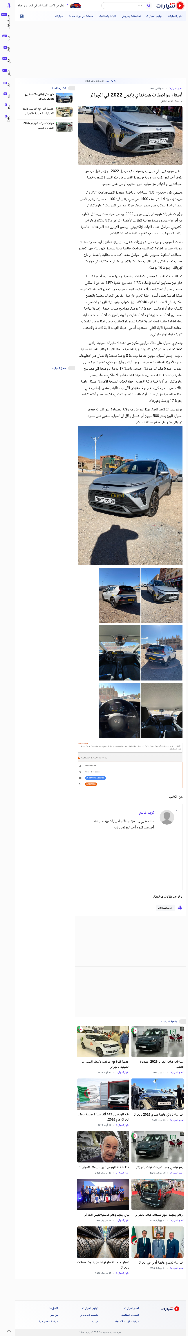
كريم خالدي (167, 100)
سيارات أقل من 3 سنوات (80, 16)
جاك (8, 85)
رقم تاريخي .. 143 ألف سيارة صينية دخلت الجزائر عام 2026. (103, 1117)
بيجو (8, 107)
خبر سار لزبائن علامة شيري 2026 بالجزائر (158, 1114)
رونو (8, 96)
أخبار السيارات (175, 16)
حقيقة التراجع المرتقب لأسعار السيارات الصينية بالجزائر (105, 1064)
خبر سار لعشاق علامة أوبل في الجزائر (161, 1262)
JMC (8, 119)
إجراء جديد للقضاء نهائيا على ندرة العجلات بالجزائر (103, 1265)
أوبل (8, 49)
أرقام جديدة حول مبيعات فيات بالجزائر (159, 1215)
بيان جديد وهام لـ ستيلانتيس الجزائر (106, 1215)
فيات (8, 38)
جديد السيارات (165, 908)
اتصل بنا (53, 1308)
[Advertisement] (119, 858)
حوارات (59, 16)
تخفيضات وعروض (131, 16)
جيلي (8, 61)
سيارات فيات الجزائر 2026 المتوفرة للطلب (161, 1064)
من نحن (54, 1315)
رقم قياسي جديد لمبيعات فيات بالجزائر (160, 1167)
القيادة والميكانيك (107, 16)
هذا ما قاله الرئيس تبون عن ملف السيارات (104, 1167)
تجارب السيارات (154, 16)
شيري (8, 73)
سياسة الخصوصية (48, 1321)
